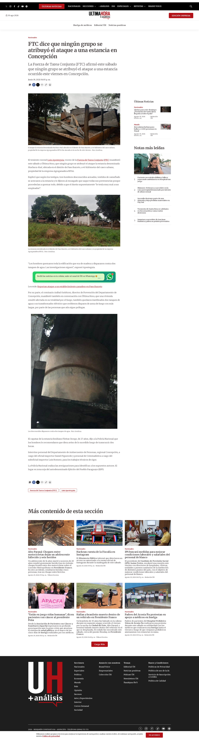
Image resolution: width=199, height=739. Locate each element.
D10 (113, 6)
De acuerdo (154, 735)
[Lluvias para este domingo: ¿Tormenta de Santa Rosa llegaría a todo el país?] (166, 109)
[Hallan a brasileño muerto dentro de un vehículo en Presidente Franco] (99, 596)
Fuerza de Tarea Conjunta (90, 160)
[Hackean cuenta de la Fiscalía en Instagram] (99, 533)
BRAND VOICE (154, 6)
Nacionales (32, 38)
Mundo (137, 125)
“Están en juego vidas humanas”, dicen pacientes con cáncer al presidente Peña (51, 617)
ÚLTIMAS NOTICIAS (51, 6)
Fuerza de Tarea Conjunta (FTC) (43, 490)
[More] (95, 6)
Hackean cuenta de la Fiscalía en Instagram (95, 553)
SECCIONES (88, 6)
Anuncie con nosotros (109, 663)
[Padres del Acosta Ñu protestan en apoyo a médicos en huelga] (148, 596)
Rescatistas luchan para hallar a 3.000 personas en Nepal (145, 129)
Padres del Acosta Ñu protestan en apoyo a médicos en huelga (145, 616)
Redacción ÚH (154, 117)
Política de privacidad (51, 736)
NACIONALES (74, 6)
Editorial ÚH (100, 25)
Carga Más (99, 644)
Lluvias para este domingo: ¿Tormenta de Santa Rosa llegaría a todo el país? (145, 112)
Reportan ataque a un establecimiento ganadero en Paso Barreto (69, 286)
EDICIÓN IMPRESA (181, 15)
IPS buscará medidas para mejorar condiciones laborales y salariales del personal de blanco (147, 554)
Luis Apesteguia (56, 160)
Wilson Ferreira (53, 575)
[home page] (99, 15)
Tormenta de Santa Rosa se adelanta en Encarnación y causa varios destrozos (153, 211)
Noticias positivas (117, 25)
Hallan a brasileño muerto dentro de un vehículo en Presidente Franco (98, 616)
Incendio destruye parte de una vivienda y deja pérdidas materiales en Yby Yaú (154, 200)
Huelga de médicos (82, 25)
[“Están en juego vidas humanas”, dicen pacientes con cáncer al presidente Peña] (51, 596)
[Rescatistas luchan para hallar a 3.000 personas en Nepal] (166, 127)
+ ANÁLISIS (104, 6)
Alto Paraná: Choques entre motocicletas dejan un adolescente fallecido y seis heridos (49, 554)
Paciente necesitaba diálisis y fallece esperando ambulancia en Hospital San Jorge (154, 179)
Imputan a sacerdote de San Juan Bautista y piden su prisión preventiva (153, 220)
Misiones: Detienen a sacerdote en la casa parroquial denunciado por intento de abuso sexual (154, 190)
